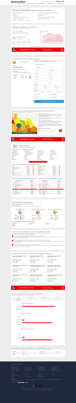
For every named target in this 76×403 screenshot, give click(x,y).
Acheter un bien (60, 3)
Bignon (51, 156)
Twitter (61, 1)
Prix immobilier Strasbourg (42, 369)
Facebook (59, 1)
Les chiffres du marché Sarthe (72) (24, 145)
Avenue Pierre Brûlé (53, 154)
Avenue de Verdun (40, 152)
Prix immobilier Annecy (28, 367)
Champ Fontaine (27, 159)
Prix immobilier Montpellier (29, 369)
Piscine (36, 87)
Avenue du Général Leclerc (41, 153)
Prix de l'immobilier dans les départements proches (20, 17)
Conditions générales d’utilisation (27, 388)
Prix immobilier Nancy (54, 369)
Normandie (26, 375)
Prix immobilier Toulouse (14, 369)
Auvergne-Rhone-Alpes (14, 374)
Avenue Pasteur (39, 154)
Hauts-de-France (40, 376)
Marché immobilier (40, 15)
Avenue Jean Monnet (28, 154)
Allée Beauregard (40, 150)
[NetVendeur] (18, 2)
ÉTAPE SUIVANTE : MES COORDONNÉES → (49, 101)
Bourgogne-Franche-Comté (15, 375)
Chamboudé (39, 158)
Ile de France (13, 373)
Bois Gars (38, 157)
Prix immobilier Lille (27, 370)
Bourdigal (13, 158)
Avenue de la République (28, 152)
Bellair (26, 156)
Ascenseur (36, 86)
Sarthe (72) (21, 9)
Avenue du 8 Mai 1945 (15, 153)
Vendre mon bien (31, 3)
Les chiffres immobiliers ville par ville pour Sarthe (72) (27, 146)
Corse (25, 374)
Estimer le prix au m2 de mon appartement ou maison (46, 17)
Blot (25, 157)
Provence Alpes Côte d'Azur (42, 374)
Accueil (13, 9)
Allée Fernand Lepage (40, 151)
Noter (26, 382)
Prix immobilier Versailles (55, 367)
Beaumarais (26, 155)
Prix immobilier (50, 3)
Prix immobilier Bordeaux (15, 370)
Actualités (48, 1)
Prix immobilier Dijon (41, 370)
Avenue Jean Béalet (15, 154)
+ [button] (13, 114)
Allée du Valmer (27, 151)
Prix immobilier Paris (14, 367)
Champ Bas (52, 158)
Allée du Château (14, 151)
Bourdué (26, 158)
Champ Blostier (14, 159)
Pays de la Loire (40, 373)
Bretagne (12, 376)
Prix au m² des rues (15, 14)
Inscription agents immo (51, 379)
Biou (12, 157)
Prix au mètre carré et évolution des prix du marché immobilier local (48, 12)
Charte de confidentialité (37, 388)
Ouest (58, 91)
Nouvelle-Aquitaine (27, 376)
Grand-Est (39, 375)
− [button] (13, 116)
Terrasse (56, 87)
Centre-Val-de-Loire (27, 373)
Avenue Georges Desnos (54, 153)
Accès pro (54, 1)
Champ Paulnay (39, 159)
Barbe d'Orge (14, 155)
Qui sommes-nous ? (43, 1)
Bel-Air (51, 155)
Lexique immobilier (33, 379)
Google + (63, 1)
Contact (51, 1)
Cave (56, 86)
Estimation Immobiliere (40, 3)
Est (50, 91)
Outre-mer (53, 374)
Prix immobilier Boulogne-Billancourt (56, 370)
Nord (36, 91)
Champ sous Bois (52, 159)
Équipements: (36, 84)
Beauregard (39, 155)
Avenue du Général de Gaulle (29, 153)
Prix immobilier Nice (41, 367)
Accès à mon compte (59, 379)
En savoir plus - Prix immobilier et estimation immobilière (21, 20)
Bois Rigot (51, 157)
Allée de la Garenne (53, 150)
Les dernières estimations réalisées (18, 18)
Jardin (46, 87)
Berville (38, 156)
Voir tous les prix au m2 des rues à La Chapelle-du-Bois (38, 161)
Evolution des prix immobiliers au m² (18, 12)
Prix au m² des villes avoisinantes (43, 14)
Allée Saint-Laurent (15, 152)
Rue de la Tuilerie (27, 150)
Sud (43, 91)
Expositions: (36, 89)
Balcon (46, 86)
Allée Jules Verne (52, 151)
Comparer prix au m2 (15, 15)
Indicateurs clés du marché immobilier (43, 18)
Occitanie (52, 373)
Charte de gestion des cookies (46, 388)
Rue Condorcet (14, 150)
